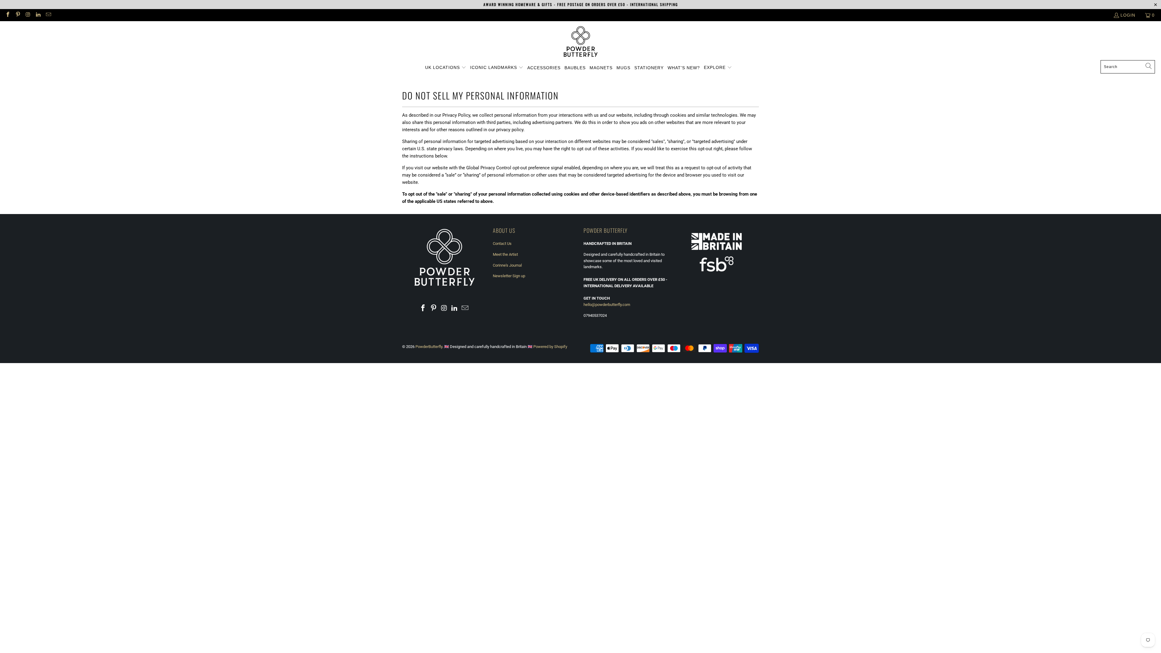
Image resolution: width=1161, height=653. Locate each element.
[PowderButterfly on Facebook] (8, 15)
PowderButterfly (428, 346)
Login (1127, 15)
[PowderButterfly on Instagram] (28, 15)
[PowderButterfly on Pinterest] (18, 15)
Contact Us (502, 243)
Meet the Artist (505, 254)
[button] (445, 67)
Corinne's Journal (507, 265)
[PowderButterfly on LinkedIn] (38, 15)
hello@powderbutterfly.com (607, 304)
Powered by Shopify (550, 346)
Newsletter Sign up (509, 276)
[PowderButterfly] (580, 42)
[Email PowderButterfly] (48, 15)
